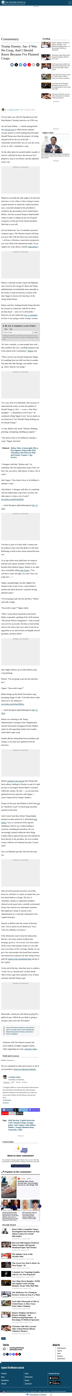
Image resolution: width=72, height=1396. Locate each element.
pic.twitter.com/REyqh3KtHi (12, 499)
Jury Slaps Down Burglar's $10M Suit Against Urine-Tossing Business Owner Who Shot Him (61, 86)
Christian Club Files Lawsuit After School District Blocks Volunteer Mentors (61, 96)
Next (3, 1338)
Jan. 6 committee (30, 315)
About (27, 1373)
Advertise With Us (61, 1358)
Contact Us (59, 1351)
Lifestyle (3, 1383)
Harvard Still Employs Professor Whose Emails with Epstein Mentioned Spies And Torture (25, 1245)
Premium (4, 1373)
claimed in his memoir (15, 781)
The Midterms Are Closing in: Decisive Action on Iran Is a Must (26, 1293)
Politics (11, 1127)
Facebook (6, 1103)
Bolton (30, 351)
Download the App (54, 1373)
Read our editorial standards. (25, 1069)
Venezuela (12, 1130)
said (38, 803)
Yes (6, 329)
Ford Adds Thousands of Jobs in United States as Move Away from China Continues (61, 76)
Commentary (10, 39)
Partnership (59, 1356)
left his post (9, 129)
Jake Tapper (24, 570)
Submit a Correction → (8, 1060)
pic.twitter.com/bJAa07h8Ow (12, 704)
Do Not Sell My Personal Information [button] (58, 1391)
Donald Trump (20, 1123)
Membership (29, 1377)
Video (20, 1130)
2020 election (13, 1120)
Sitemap (40, 1391)
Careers (58, 1353)
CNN (10, 1123)
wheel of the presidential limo (19, 959)
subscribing (32, 247)
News (3, 1377)
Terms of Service (46, 1391)
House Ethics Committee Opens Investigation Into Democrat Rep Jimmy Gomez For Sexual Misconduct (55, 156)
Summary (6, 1082)
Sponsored (28, 1383)
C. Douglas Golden (14, 1077)
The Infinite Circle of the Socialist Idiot (22, 1255)
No (11, 329)
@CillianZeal (7, 1100)
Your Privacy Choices (37, 1394)
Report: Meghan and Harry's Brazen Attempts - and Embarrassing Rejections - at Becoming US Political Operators (61, 46)
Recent (18, 1082)
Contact (24, 1082)
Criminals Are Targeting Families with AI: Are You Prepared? (26, 1273)
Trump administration (24, 1127)
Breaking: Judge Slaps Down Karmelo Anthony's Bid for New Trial (61, 57)
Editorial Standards (61, 1348)
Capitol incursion (27, 1120)
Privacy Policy (31, 337)
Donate (27, 1380)
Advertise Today (30, 1049)
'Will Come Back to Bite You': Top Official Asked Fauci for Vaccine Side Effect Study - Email (61, 66)
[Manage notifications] (3, 1392)
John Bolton (30, 1125)
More (13, 1082)
